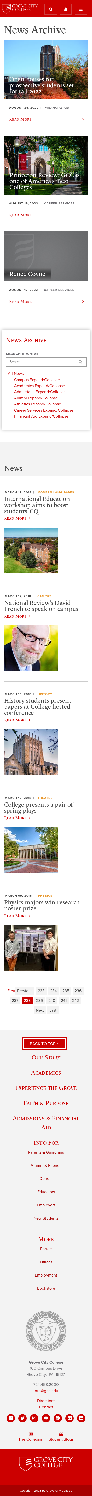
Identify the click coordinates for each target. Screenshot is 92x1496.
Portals (46, 1248)
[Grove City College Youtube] (46, 1418)
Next (40, 1010)
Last (52, 1010)
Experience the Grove (46, 1087)
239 (39, 1000)
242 (75, 1000)
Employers (46, 1205)
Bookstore (46, 1288)
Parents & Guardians (46, 1152)
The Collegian (30, 1439)
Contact (46, 1407)
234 (53, 991)
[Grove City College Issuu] (58, 1418)
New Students (46, 1218)
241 (64, 1000)
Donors (46, 1178)
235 (65, 991)
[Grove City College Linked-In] (81, 1418)
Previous (24, 991)
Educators (46, 1191)
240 (51, 1000)
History (45, 694)
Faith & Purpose (46, 1102)
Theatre (45, 798)
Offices (46, 1262)
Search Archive (22, 354)
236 (78, 991)
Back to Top (43, 1043)
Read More (15, 518)
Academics (46, 1072)
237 (15, 1000)
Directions (46, 1401)
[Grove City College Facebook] (11, 1418)
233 (41, 991)
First (11, 991)
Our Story (46, 1057)
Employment (46, 1275)
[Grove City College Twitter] (22, 1418)
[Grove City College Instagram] (34, 1418)
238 (27, 1000)
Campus (44, 596)
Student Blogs (61, 1439)
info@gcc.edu (46, 1390)
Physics (45, 895)
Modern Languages (56, 492)
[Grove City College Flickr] (69, 1418)
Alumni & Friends (46, 1165)
